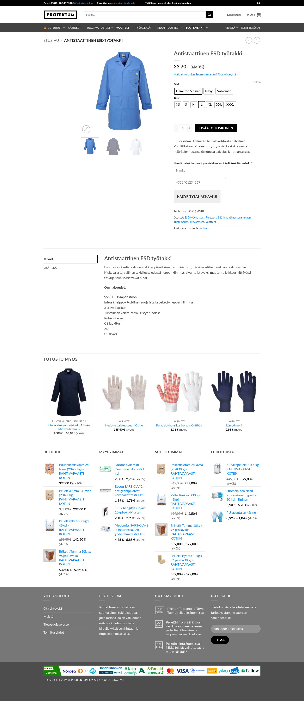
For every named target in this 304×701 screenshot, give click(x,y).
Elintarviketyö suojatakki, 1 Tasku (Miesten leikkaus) (69, 427)
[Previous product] (257, 40)
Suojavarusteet (99, 27)
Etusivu (51, 40)
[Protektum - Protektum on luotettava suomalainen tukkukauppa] (60, 14)
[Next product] (248, 40)
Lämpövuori (234, 425)
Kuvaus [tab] (48, 259)
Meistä (230, 27)
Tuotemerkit (195, 27)
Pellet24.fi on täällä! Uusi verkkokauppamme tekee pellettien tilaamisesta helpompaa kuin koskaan (184, 628)
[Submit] (209, 14)
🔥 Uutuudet (52, 27)
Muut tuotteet (168, 27)
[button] (234, 14)
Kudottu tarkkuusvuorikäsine (124, 425)
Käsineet (74, 27)
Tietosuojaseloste (56, 624)
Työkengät (143, 27)
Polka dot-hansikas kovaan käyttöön (179, 425)
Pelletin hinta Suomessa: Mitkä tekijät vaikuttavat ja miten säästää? (185, 647)
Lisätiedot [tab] (51, 267)
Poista (257, 82)
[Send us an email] (258, 3)
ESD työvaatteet (194, 217)
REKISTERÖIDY (251, 27)
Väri (176, 84)
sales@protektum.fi (124, 3)
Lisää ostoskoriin (216, 128)
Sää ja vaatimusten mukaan (234, 217)
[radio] (188, 91)
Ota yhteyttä (52, 608)
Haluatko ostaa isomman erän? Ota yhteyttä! (205, 74)
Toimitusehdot (53, 632)
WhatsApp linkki (83, 3)
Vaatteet (123, 27)
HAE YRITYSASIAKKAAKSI (197, 196)
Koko (177, 98)
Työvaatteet (197, 221)
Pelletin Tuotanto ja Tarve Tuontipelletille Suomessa (185, 610)
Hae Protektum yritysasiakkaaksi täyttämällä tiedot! (213, 163)
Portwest (211, 217)
